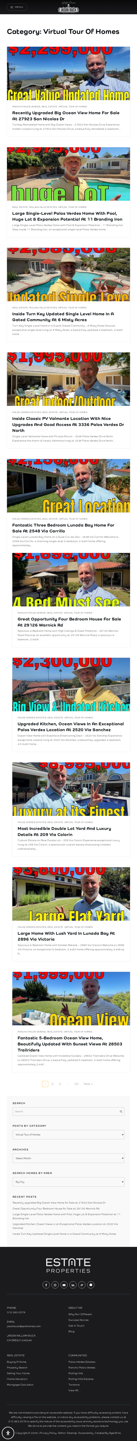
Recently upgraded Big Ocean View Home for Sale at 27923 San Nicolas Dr (59, 1202)
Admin (62, 1433)
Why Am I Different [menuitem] (80, 1314)
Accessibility (86, 1433)
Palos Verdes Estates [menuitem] (81, 1361)
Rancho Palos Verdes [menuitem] (81, 1367)
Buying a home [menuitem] (16, 1361)
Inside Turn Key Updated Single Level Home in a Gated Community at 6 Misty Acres (64, 1233)
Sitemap (72, 1433)
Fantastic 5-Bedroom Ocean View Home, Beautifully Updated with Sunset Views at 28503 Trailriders (70, 1043)
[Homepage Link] (68, 7)
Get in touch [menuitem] (76, 1325)
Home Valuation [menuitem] (17, 1379)
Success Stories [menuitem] (78, 1320)
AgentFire (115, 1433)
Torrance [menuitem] (74, 1384)
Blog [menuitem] (71, 1331)
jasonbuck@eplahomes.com (24, 1326)
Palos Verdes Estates (26, 412)
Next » (88, 1084)
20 (76, 1084)
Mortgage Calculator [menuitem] (20, 1384)
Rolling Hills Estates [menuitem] (81, 1379)
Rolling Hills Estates (43, 207)
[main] (68, 623)
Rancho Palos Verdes (26, 106)
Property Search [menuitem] (17, 1367)
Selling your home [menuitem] (18, 1373)
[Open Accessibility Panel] (8, 1433)
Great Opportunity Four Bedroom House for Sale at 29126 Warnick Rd (56, 1208)
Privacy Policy (48, 1433)
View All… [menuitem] (74, 1390)
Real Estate (49, 106)
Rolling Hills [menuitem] (75, 1373)
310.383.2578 (16, 1312)
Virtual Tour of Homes (73, 106)
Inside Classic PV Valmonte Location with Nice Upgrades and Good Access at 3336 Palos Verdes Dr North (68, 424)
